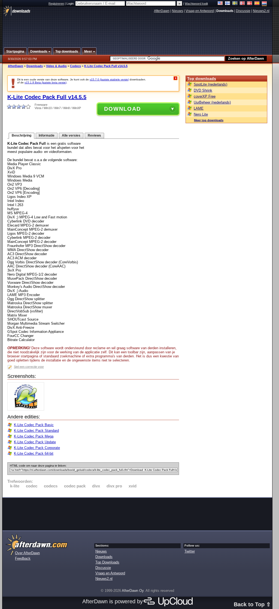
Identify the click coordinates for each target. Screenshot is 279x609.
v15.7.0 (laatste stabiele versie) (109, 79)
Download (122, 109)
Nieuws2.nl (261, 11)
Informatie (46, 135)
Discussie (243, 11)
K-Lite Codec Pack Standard (36, 431)
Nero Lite (201, 114)
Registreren (56, 3)
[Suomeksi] (227, 3)
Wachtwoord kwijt (196, 3)
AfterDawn (161, 11)
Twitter (189, 551)
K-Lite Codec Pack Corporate (37, 448)
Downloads (34, 66)
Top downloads (201, 78)
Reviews (94, 135)
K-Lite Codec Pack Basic (34, 425)
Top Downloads (107, 562)
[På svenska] (235, 3)
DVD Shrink (203, 90)
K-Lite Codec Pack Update (35, 442)
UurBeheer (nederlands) (212, 102)
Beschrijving (21, 135)
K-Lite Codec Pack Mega (33, 436)
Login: (70, 3)
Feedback (23, 558)
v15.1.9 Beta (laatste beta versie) (45, 82)
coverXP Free (205, 96)
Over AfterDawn (27, 553)
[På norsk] (242, 3)
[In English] (220, 3)
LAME (199, 108)
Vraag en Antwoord (200, 11)
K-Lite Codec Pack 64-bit (33, 453)
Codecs (75, 66)
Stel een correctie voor (29, 366)
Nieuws (177, 11)
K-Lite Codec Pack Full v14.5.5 (106, 66)
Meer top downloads (208, 120)
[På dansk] (249, 3)
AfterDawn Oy (133, 591)
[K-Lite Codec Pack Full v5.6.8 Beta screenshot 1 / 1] (27, 409)
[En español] (257, 3)
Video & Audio (56, 66)
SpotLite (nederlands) (210, 84)
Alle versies (71, 135)
